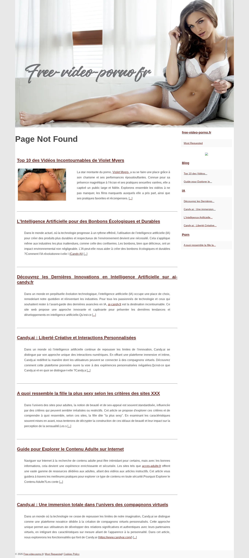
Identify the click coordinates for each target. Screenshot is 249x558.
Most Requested (193, 143)
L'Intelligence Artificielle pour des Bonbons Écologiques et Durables (88, 221)
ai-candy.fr (114, 304)
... (130, 198)
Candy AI (76, 253)
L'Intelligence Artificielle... (198, 217)
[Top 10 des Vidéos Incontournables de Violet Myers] (42, 184)
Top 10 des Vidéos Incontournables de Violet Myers (70, 160)
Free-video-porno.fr (33, 554)
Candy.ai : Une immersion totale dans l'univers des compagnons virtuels (92, 504)
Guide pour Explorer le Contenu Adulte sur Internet (70, 449)
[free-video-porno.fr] (124, 63)
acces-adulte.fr (151, 466)
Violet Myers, (121, 172)
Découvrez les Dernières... (199, 201)
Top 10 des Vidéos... (195, 173)
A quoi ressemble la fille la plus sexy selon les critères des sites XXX (88, 393)
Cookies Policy (71, 554)
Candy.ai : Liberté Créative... (200, 225)
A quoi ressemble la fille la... (200, 245)
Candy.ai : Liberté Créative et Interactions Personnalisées (76, 337)
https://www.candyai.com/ (115, 537)
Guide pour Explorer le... (198, 181)
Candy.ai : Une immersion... (200, 209)
